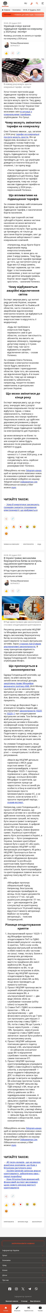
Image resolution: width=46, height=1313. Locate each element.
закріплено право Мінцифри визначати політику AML (18, 685)
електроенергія (28, 544)
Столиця (24, 1301)
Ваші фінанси (35, 1301)
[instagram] (16, 1289)
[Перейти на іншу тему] (31, 3)
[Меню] (42, 3)
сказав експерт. (15, 802)
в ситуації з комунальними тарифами (18, 113)
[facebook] (9, 1289)
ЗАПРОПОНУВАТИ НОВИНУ (23, 1243)
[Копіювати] (18, 53)
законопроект (37, 1222)
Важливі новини (12, 1301)
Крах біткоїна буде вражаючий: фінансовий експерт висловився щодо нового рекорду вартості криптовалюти (22, 1183)
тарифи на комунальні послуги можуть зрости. (21, 135)
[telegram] (29, 1289)
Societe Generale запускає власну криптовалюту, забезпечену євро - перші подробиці (22, 1173)
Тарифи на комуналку (11, 544)
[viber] (36, 1289)
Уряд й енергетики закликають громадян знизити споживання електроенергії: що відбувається (21, 507)
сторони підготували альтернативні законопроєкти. (22, 645)
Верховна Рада (23, 1222)
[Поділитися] (12, 53)
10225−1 (11, 713)
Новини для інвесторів (24, 14)
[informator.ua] (5, 3)
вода (39, 544)
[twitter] (23, 1289)
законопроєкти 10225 (30, 710)
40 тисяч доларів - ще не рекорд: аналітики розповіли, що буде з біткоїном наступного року (22, 1165)
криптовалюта (9, 1222)
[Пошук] (37, 3)
